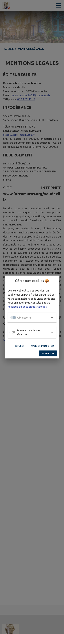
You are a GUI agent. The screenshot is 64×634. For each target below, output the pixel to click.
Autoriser (48, 353)
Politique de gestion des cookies (27, 306)
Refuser (19, 346)
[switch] (11, 332)
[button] (32, 317)
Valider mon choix (43, 346)
